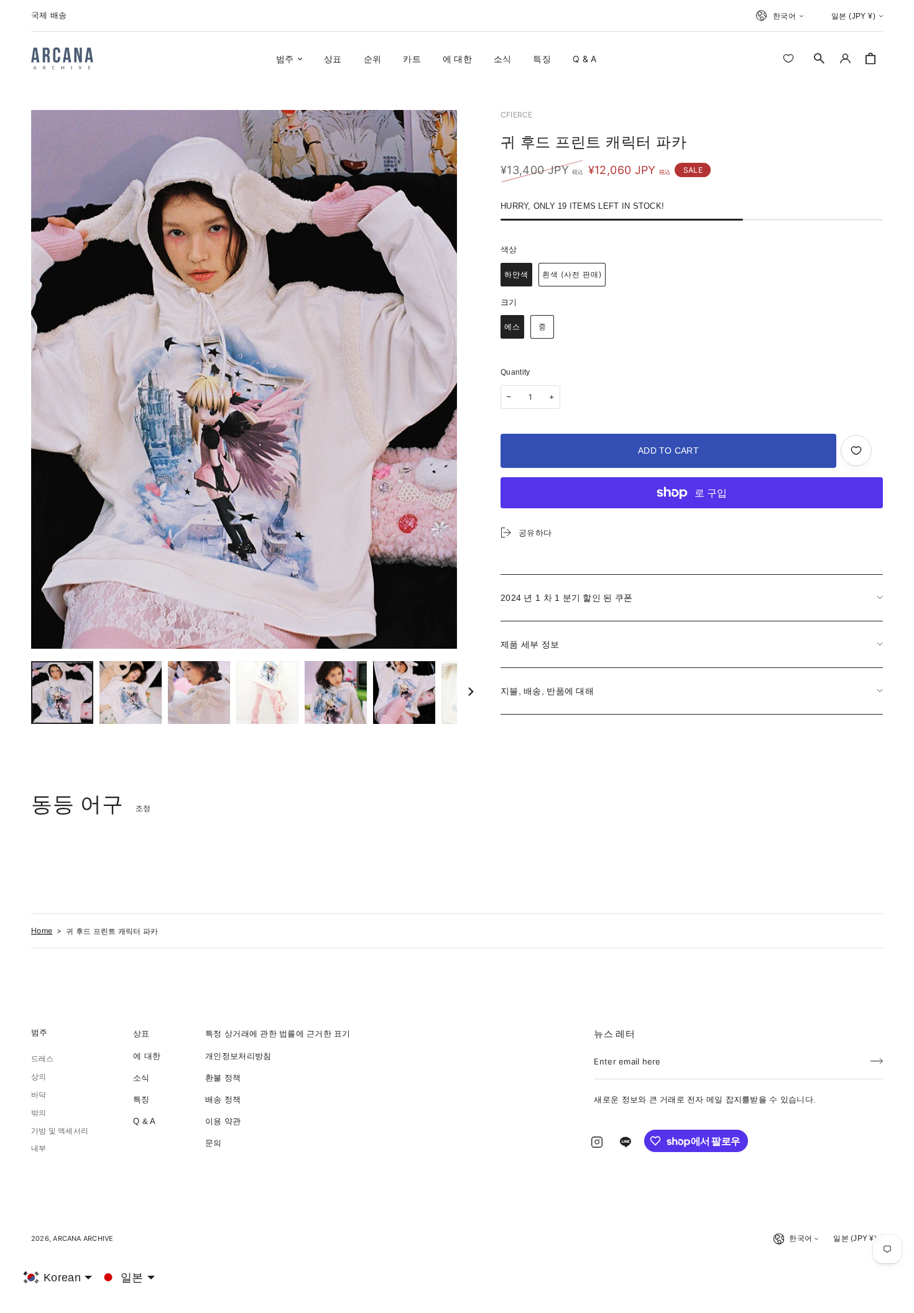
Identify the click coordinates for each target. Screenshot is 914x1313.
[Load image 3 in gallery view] (199, 692)
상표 (141, 1033)
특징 (141, 1099)
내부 (38, 1148)
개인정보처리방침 (238, 1056)
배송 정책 (223, 1099)
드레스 (42, 1059)
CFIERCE (517, 114)
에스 (512, 326)
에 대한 (146, 1056)
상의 (38, 1077)
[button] (819, 58)
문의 (213, 1143)
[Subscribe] (876, 1057)
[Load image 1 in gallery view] (62, 692)
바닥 (38, 1095)
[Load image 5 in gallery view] (336, 692)
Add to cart (668, 450)
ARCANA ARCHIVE (83, 1238)
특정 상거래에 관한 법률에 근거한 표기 (277, 1033)
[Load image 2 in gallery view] (130, 692)
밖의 (38, 1113)
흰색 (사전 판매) (572, 274)
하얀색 (516, 274)
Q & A (144, 1121)
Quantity (515, 372)
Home (41, 930)
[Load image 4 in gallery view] (267, 692)
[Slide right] (470, 693)
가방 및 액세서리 (59, 1131)
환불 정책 (223, 1077)
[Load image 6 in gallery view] (404, 692)
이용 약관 (223, 1121)
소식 (141, 1077)
